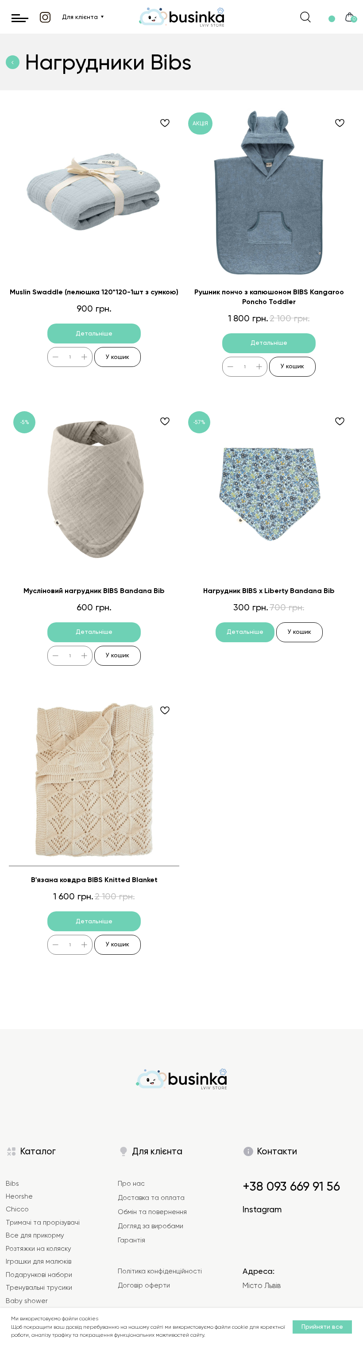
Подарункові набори (39, 1275)
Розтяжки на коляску (38, 1249)
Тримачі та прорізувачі (43, 1222)
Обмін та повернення (152, 1212)
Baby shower (27, 1301)
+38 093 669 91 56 (291, 1186)
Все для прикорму (35, 1235)
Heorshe (19, 1196)
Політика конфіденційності (160, 1271)
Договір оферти (144, 1285)
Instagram (262, 1209)
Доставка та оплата (151, 1198)
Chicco (17, 1209)
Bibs (12, 1184)
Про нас (131, 1184)
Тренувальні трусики (39, 1288)
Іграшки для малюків (38, 1261)
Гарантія (131, 1240)
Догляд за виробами (150, 1226)
